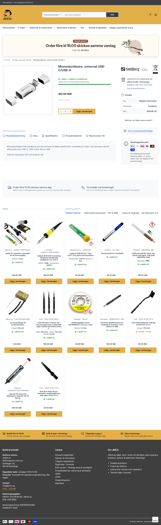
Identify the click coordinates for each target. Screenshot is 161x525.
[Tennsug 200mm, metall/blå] (112, 233)
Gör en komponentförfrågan (140, 131)
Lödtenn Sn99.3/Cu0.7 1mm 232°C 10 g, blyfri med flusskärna (80, 254)
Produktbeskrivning (15, 136)
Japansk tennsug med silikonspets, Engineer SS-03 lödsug (17, 396)
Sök (112, 15)
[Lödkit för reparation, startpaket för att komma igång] (17, 233)
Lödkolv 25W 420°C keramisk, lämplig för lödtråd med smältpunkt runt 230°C (49, 258)
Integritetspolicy (62, 480)
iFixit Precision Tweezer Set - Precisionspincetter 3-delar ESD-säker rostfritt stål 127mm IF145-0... (49, 326)
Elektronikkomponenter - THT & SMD (101, 213)
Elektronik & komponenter (41, 28)
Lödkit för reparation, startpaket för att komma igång (17, 254)
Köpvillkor (59, 483)
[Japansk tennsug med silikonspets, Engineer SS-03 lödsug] (17, 371)
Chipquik (136, 250)
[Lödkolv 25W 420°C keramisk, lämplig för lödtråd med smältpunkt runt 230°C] (49, 233)
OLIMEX (108, 250)
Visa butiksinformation (136, 88)
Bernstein (104, 319)
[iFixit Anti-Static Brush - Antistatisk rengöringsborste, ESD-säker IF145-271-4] (49, 371)
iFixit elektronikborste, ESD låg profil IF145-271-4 (143, 324)
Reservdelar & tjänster (66, 28)
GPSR (57, 477)
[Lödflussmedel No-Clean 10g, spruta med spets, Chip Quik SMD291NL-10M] (143, 233)
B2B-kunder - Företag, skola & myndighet (73, 467)
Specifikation (51, 136)
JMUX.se (8, 250)
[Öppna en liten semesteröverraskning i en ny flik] (131, 45)
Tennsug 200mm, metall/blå (112, 253)
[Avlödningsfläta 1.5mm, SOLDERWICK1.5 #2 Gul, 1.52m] (80, 302)
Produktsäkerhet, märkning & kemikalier (73, 470)
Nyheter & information (65, 458)
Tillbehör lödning (72, 213)
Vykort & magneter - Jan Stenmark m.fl (140, 213)
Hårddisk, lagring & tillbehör (21, 60)
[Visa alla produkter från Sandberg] (130, 69)
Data (35, 136)
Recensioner (97, 136)
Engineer (17, 388)
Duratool (49, 250)
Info (82, 28)
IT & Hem (21, 28)
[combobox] (91, 14)
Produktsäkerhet (74, 136)
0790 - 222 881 (9, 488)
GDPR (58, 474)
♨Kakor (155, 520)
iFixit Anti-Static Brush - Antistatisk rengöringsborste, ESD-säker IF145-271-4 (49, 393)
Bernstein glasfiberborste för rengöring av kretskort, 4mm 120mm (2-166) (112, 325)
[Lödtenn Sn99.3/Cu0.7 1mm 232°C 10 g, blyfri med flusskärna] (80, 233)
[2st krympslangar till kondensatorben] (17, 302)
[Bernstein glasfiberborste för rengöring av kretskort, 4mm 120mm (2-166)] (112, 302)
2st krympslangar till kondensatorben (18, 324)
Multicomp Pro (75, 250)
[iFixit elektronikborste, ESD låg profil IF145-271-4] (143, 302)
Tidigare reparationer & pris (121, 28)
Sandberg (144, 70)
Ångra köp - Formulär (64, 464)
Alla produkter (9, 28)
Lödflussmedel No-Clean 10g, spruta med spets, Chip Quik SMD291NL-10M (143, 255)
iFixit (41, 319)
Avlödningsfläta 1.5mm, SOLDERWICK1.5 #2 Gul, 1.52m (80, 324)
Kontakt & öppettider (98, 28)
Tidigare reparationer (64, 461)
